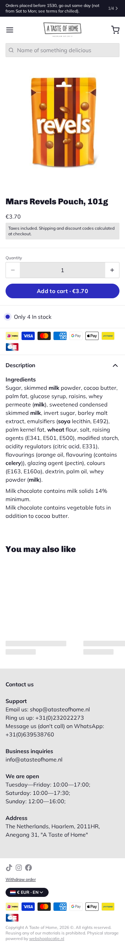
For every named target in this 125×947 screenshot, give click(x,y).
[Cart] (112, 30)
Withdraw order (21, 879)
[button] (62, 291)
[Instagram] (18, 867)
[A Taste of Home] (62, 29)
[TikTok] (9, 867)
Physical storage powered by (62, 935)
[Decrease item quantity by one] (13, 270)
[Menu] (12, 30)
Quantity (14, 257)
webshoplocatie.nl (46, 938)
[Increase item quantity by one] (112, 270)
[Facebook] (28, 867)
